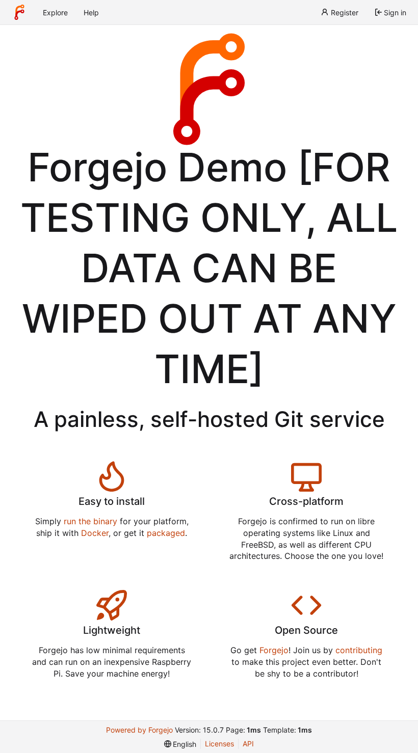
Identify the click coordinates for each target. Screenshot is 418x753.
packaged (166, 533)
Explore (55, 12)
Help (91, 12)
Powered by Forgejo (139, 729)
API (248, 743)
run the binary (90, 521)
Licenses (219, 743)
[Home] (19, 12)
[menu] (180, 744)
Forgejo (274, 650)
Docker (95, 533)
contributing (358, 650)
